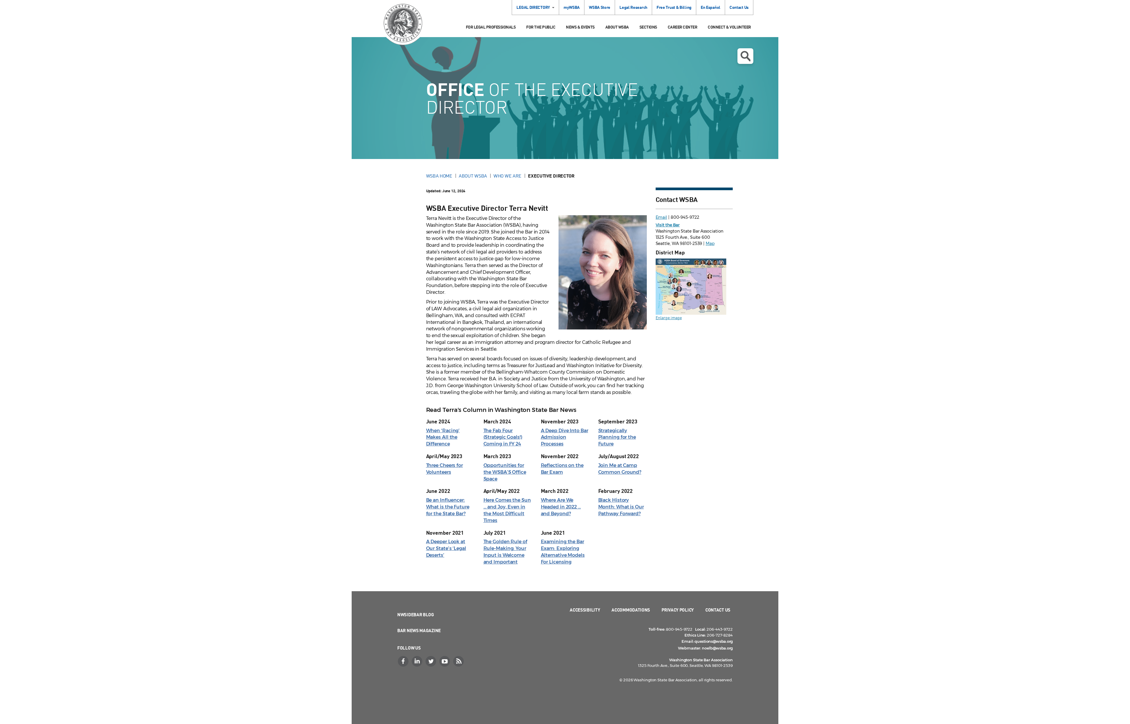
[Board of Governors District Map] (691, 286)
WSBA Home (439, 176)
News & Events (580, 26)
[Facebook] (403, 661)
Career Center (682, 26)
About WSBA (617, 26)
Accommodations (630, 609)
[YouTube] (445, 661)
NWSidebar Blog (415, 614)
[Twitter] (431, 661)
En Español (710, 7)
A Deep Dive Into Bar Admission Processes (564, 437)
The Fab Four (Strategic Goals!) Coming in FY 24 (502, 437)
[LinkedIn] (417, 661)
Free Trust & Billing (674, 7)
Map (710, 243)
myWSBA (572, 7)
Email (661, 217)
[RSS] (459, 661)
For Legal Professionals (491, 26)
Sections (648, 26)
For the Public (540, 26)
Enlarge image (669, 317)
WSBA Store (599, 7)
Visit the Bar (668, 225)
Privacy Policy (678, 609)
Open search (745, 56)
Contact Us (739, 7)
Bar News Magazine (419, 630)
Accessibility (585, 609)
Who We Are (507, 176)
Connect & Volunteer (729, 26)
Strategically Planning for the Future (617, 437)
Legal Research (633, 7)
